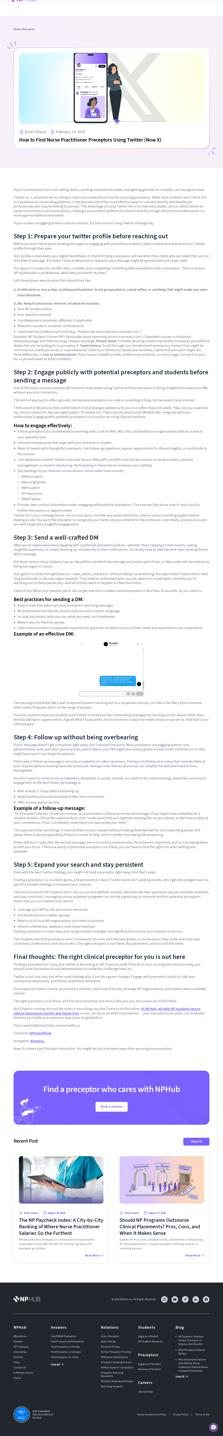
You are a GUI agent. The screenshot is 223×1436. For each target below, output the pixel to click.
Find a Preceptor (110, 1336)
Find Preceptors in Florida (65, 1346)
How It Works (108, 1341)
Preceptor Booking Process (116, 1362)
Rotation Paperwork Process (117, 1381)
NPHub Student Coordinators (117, 1367)
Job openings (145, 1391)
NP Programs (21, 1346)
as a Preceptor (149, 1364)
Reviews (18, 1341)
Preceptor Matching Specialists (112, 1374)
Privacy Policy (180, 1414)
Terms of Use (202, 1414)
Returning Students (112, 1386)
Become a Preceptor (149, 1369)
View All (196, 1141)
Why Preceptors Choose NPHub (191, 1352)
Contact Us (20, 1367)
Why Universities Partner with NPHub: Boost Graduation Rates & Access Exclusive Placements (193, 1365)
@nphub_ (38, 1041)
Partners (18, 1357)
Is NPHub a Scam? (23, 1372)
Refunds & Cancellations (114, 1357)
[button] (213, 1427)
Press (17, 1362)
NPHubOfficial (40, 1033)
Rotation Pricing (110, 1346)
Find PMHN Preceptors (63, 1336)
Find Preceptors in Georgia (66, 1352)
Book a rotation (111, 1106)
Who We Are (20, 1336)
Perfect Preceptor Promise (116, 1352)
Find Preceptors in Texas (64, 1357)
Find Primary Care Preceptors (67, 1341)
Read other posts (24, 29)
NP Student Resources (150, 1341)
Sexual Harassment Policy (151, 1414)
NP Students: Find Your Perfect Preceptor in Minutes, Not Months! (190, 1340)
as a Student (148, 1336)
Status (17, 1378)
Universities (20, 1352)
